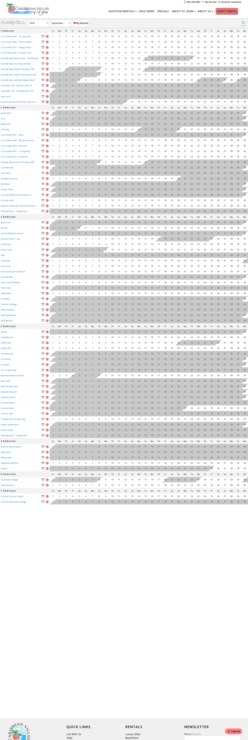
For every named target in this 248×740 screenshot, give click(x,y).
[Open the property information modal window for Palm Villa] (47, 288)
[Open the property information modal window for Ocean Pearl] (47, 189)
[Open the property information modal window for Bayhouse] (47, 124)
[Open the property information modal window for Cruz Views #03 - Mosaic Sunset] (47, 140)
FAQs (69, 738)
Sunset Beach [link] (8, 402)
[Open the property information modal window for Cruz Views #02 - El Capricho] (47, 36)
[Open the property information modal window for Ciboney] (47, 129)
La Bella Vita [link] (7, 353)
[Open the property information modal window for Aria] (47, 118)
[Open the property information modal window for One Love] (47, 266)
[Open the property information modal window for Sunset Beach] (47, 402)
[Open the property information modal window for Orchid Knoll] (47, 200)
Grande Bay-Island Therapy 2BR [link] (17, 162)
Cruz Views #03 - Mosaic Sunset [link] (17, 140)
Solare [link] (4, 468)
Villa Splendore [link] (8, 315)
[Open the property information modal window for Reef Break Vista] (47, 386)
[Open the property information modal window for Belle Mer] (47, 222)
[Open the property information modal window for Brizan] (47, 228)
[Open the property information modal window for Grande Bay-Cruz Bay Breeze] (47, 63)
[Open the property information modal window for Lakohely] (47, 173)
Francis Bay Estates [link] (11, 446)
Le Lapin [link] (5, 364)
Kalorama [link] (5, 452)
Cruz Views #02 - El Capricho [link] (16, 36)
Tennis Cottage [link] (9, 304)
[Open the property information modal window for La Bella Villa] (47, 167)
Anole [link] (4, 331)
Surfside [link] (5, 298)
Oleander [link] (5, 260)
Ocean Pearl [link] (7, 189)
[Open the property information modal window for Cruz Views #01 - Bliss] (47, 135)
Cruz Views (146, 11)
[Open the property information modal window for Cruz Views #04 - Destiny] (47, 145)
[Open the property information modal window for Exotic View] (47, 249)
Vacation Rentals (121, 11)
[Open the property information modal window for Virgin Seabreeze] (47, 424)
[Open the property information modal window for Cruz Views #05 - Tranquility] (47, 151)
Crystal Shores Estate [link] (12, 496)
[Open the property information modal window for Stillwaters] (47, 293)
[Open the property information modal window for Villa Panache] (47, 485)
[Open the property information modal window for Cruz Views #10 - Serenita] (47, 156)
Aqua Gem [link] (6, 113)
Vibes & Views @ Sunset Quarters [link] (18, 205)
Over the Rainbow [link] (10, 282)
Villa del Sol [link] (6, 320)
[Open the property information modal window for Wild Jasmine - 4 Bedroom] (47, 435)
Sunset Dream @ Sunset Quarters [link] (18, 101)
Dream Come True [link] (10, 238)
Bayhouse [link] (6, 123)
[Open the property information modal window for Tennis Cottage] (47, 304)
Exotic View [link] (6, 249)
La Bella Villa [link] (7, 167)
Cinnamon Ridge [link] (9, 479)
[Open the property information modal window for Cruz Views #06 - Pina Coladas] (47, 42)
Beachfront (131, 738)
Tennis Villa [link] (7, 413)
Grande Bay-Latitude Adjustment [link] (18, 80)
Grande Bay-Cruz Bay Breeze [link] (16, 63)
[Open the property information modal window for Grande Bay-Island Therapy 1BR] (47, 69)
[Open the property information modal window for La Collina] (47, 359)
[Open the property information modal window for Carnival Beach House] (47, 233)
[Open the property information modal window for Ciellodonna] (47, 337)
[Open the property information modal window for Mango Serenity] (47, 178)
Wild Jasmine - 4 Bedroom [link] (14, 435)
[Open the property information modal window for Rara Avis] (47, 381)
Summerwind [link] (8, 397)
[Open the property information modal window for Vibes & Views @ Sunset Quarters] (47, 205)
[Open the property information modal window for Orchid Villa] (47, 277)
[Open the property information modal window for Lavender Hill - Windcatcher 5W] (47, 91)
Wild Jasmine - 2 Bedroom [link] (14, 211)
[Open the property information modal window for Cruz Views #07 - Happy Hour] (47, 47)
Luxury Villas (132, 734)
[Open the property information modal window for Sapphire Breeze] (47, 463)
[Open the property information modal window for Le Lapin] (47, 364)
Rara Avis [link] (5, 380)
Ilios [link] (3, 255)
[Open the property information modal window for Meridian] (47, 184)
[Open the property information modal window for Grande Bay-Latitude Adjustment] (47, 80)
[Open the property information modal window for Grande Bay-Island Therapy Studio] (47, 74)
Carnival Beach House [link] (12, 233)
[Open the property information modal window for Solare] (47, 468)
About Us (204, 11)
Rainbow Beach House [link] (12, 375)
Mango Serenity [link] (9, 178)
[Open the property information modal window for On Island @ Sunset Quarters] (47, 195)
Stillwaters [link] (6, 293)
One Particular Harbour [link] (13, 271)
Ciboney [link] (5, 129)
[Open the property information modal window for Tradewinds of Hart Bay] (47, 419)
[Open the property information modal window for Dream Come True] (47, 238)
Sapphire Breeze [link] (9, 463)
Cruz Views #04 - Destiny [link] (14, 145)
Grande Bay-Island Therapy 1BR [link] (17, 69)
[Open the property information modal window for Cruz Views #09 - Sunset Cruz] (47, 52)
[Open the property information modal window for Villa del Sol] (47, 320)
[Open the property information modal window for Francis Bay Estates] (47, 446)
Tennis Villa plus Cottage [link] (14, 501)
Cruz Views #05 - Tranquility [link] (15, 151)
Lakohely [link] (5, 173)
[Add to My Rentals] (43, 36)
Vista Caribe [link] (7, 429)
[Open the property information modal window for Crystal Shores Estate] (47, 496)
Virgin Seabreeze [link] (10, 424)
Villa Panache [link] (7, 485)
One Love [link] (6, 266)
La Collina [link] (6, 359)
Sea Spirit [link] (6, 96)
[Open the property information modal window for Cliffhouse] (47, 342)
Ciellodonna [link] (7, 337)
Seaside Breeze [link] (9, 391)
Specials (163, 11)
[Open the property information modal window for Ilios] (47, 255)
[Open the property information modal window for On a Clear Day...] (47, 370)
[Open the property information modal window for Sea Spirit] (47, 96)
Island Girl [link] (6, 348)
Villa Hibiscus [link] (7, 309)
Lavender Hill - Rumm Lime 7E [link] (16, 85)
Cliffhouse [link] (6, 342)
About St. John (182, 11)
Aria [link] (3, 118)
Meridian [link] (5, 183)
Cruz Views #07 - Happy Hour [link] (16, 47)
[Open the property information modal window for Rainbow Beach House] (47, 375)
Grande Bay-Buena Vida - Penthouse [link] (20, 58)
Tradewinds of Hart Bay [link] (13, 419)
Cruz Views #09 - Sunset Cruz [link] (16, 52)
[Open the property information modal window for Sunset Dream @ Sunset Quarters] (47, 102)
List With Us (74, 734)
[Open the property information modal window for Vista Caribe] (47, 430)
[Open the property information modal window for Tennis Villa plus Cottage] (47, 501)
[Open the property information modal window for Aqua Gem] (47, 113)
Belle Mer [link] (6, 222)
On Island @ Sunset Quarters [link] (16, 194)
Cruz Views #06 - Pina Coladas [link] (16, 41)
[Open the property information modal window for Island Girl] (47, 348)
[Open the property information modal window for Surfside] (47, 298)
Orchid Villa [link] (6, 276)
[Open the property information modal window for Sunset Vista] (47, 408)
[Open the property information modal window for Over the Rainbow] (47, 282)
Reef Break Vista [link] (9, 386)
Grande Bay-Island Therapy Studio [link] (19, 74)
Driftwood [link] (6, 244)
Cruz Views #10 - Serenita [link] (14, 156)
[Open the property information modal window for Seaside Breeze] (47, 391)
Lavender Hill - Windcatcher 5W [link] (17, 90)
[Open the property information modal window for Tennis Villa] (47, 413)
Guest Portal (227, 11)
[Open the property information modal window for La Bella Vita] (47, 353)
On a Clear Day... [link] (9, 369)
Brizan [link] (4, 227)
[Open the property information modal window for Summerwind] (47, 397)
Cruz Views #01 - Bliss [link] (12, 134)
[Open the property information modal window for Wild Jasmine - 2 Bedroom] (47, 211)
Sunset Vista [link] (7, 408)
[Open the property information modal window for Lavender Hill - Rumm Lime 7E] (47, 85)
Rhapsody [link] (6, 457)
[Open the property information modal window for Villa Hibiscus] (47, 309)
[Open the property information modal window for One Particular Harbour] (47, 271)
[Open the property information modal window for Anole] (47, 331)
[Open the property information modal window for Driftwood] (47, 244)
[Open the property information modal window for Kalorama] (47, 452)
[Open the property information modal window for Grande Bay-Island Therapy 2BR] (47, 162)
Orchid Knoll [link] (7, 200)
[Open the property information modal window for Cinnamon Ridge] (47, 479)
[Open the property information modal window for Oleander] (47, 260)
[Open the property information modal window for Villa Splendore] (47, 315)
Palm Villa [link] (6, 287)
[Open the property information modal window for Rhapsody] (47, 457)
